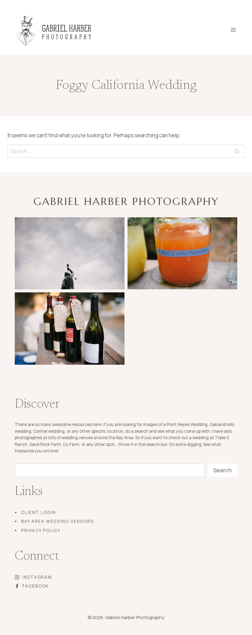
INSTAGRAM (37, 577)
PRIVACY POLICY (41, 530)
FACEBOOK (35, 586)
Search (222, 470)
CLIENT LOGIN (38, 512)
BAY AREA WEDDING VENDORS (57, 521)
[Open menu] (237, 27)
